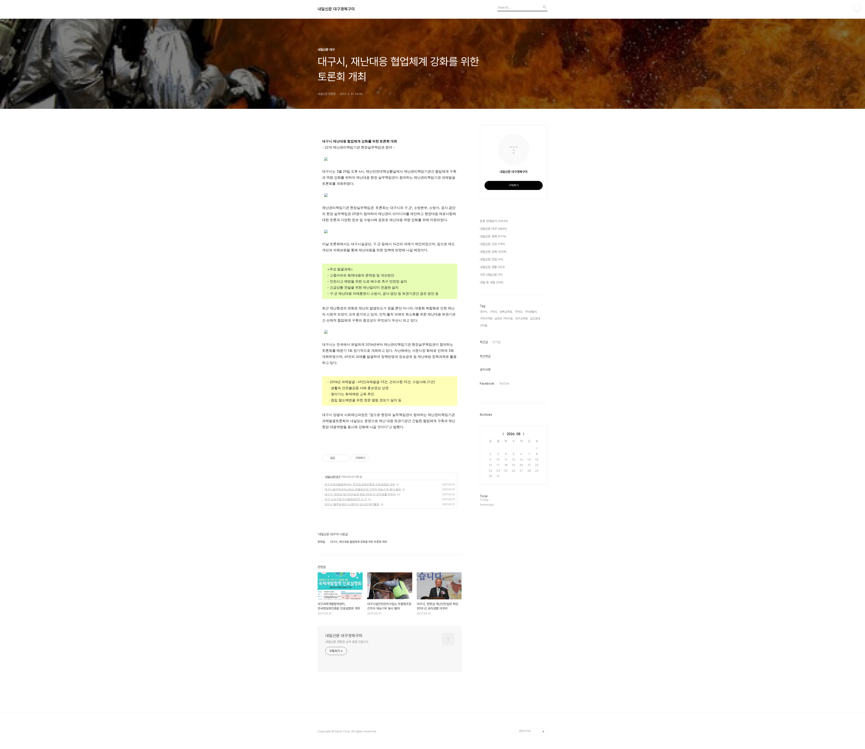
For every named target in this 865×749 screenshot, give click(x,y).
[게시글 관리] (345, 458)
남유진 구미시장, (504, 318)
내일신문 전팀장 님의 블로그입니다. (347, 642)
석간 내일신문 (491, 274)
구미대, (518, 311)
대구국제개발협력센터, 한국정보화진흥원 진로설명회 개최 (360, 484)
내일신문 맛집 (491, 259)
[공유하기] (339, 458)
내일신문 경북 (493, 236)
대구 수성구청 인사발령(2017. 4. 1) (346, 499)
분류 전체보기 (494, 221)
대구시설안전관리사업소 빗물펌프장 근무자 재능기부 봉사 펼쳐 (363, 489)
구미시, (494, 311)
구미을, (484, 325)
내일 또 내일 (491, 282)
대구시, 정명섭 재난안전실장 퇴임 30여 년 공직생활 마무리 (360, 494)
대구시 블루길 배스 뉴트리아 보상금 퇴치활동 (352, 504)
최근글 (484, 342)
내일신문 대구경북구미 (336, 9)
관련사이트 (525, 731)
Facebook (487, 383)
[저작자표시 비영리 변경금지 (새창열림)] (375, 458)
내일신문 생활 (492, 267)
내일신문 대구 (332, 476)
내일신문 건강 (492, 244)
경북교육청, (506, 311)
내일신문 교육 (493, 251)
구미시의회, (486, 318)
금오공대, (535, 318)
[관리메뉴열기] (857, 8)
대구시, (484, 311)
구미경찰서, (530, 311)
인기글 (496, 342)
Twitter (504, 383)
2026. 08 (513, 434)
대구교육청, (521, 318)
